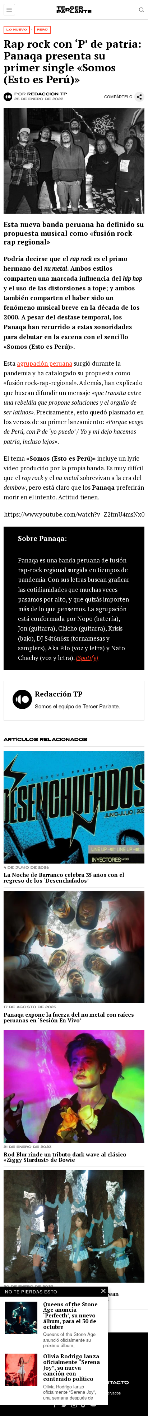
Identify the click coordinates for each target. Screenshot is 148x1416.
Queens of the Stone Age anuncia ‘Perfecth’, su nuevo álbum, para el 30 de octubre (70, 1316)
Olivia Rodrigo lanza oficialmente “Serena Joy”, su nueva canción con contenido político (71, 1368)
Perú (42, 29)
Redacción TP (47, 94)
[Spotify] (87, 658)
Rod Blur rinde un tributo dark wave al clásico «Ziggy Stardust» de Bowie (65, 1157)
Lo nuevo (16, 29)
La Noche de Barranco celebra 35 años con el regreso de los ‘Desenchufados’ (64, 878)
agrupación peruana (44, 363)
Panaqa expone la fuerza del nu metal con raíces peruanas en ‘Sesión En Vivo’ (69, 1017)
